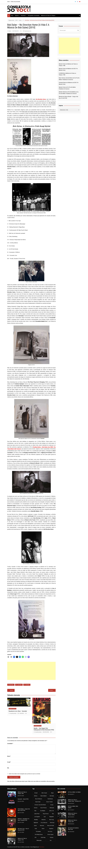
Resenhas (23, 15)
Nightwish (36, 822)
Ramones (42, 825)
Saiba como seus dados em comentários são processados (41, 781)
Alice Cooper (44, 792)
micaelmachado (13, 713)
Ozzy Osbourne (44, 822)
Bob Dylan (11, 684)
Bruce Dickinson (38, 798)
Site (8, 767)
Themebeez (41, 847)
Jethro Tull (51, 810)
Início (12, 15)
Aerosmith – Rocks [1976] (23, 799)
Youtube (80, 2)
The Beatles (38, 831)
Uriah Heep (43, 837)
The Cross (50, 831)
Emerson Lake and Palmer (40, 804)
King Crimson (46, 813)
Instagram (78, 2)
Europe (51, 804)
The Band (27, 684)
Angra (52, 792)
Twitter (75, 2)
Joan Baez (19, 684)
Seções (16, 15)
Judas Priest (36, 813)
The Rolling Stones (39, 834)
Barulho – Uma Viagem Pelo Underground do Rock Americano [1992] (44, 729)
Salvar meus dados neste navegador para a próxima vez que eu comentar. (24, 773)
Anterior (11, 690)
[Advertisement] (31, 671)
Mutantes (44, 819)
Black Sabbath (44, 795)
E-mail (9, 762)
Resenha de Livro (27, 31)
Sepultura (51, 828)
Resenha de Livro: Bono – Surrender (18, 711)
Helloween (52, 807)
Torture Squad (50, 834)
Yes (50, 840)
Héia (35, 810)
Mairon (10, 31)
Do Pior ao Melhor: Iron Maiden (74, 792)
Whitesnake (39, 840)
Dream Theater (49, 801)
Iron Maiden (42, 810)
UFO (35, 837)
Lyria (45, 816)
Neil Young (51, 819)
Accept (35, 792)
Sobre (8, 1)
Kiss (53, 813)
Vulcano (51, 837)
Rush (36, 828)
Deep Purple (37, 801)
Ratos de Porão (50, 825)
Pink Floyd (52, 822)
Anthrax (35, 795)
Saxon (43, 828)
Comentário (10, 743)
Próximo (51, 690)
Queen (35, 825)
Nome (9, 756)
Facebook (73, 2)
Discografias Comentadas (33, 15)
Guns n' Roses (43, 807)
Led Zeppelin (37, 816)
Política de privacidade (15, 1)
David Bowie (50, 798)
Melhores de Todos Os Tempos (48, 15)
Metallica (36, 819)
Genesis (35, 807)
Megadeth (51, 816)
